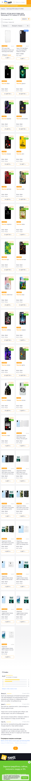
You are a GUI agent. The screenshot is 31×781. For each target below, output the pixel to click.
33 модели (4, 397)
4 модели (4, 433)
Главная (3, 8)
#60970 (12, 468)
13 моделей (19, 292)
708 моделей (19, 573)
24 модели (4, 116)
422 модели (19, 433)
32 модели (4, 151)
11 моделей (19, 362)
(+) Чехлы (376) (8, 19)
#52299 (12, 46)
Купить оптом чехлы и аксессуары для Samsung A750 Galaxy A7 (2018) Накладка (14, 745)
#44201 (27, 609)
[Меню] (2, 2)
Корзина (29, 0)
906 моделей (19, 609)
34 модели (4, 186)
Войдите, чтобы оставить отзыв (9, 688)
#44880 (12, 644)
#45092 (12, 574)
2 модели (19, 327)
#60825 (12, 503)
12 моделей (4, 257)
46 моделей (19, 116)
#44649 (27, 574)
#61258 (27, 433)
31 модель (19, 151)
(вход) (9, 55)
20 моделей (19, 81)
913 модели (4, 644)
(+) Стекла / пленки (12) (8, 22)
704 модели (19, 538)
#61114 (27, 468)
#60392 (27, 503)
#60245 (12, 538)
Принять (24, 777)
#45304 (27, 538)
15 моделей (4, 81)
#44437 (12, 609)
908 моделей (4, 573)
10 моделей (4, 362)
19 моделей (4, 327)
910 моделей (4, 609)
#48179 (27, 46)
